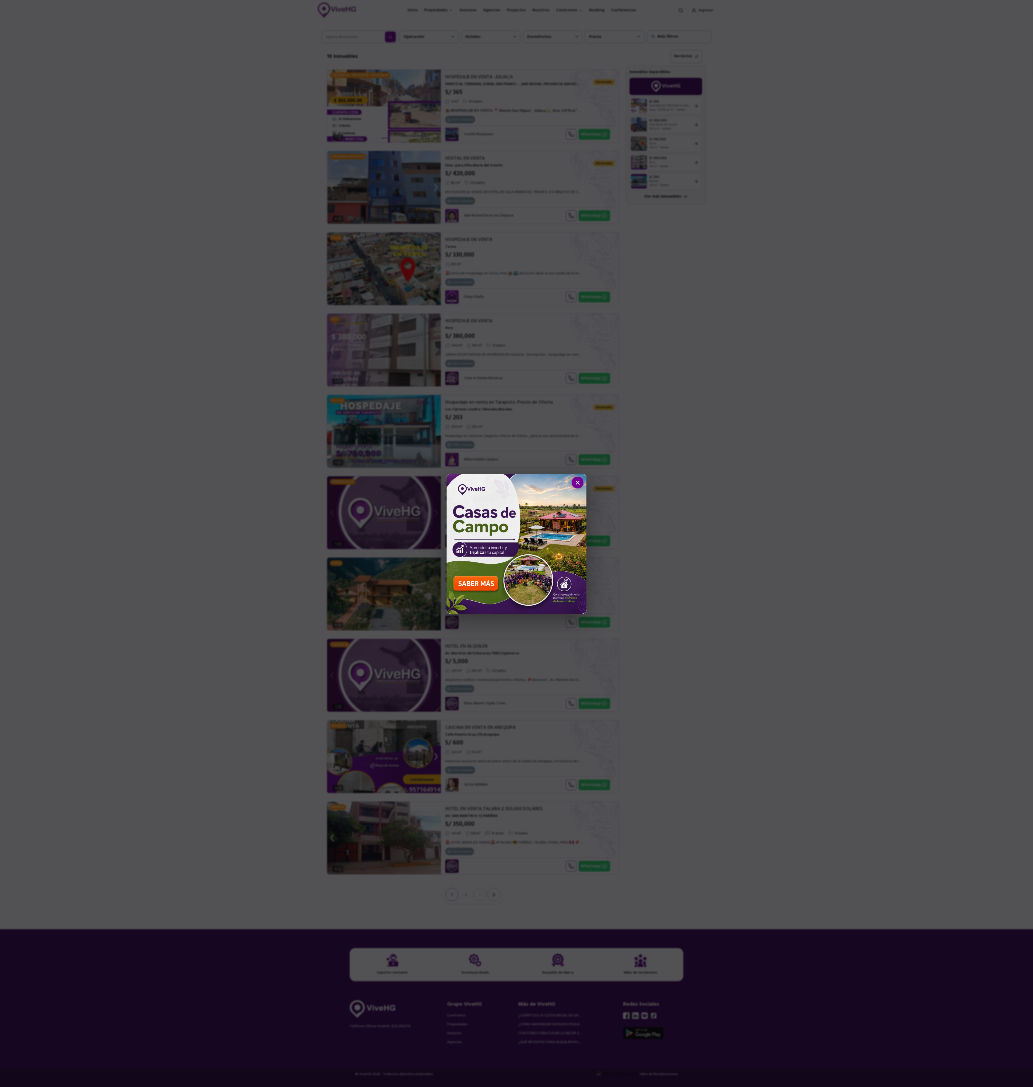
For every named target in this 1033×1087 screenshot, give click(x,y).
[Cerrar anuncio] (577, 482)
